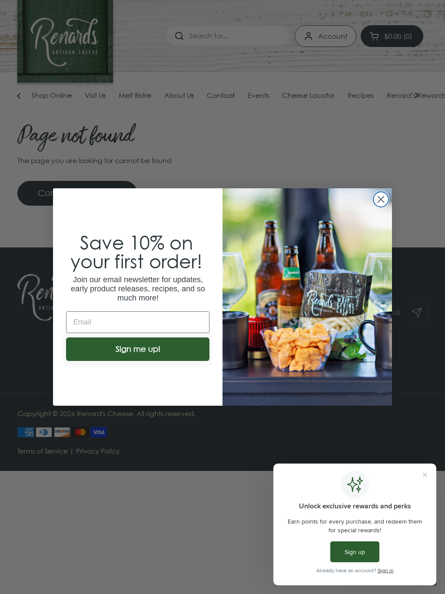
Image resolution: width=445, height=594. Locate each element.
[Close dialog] (381, 199)
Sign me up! (138, 349)
